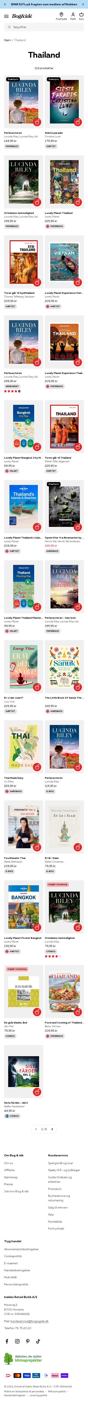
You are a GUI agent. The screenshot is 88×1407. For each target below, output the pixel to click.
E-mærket (11, 1263)
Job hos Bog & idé (16, 1191)
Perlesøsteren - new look (60, 617)
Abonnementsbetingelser (21, 1249)
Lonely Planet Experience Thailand (64, 373)
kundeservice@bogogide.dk (30, 1321)
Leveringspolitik (38, 1395)
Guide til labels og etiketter (60, 1179)
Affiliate (9, 1170)
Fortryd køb (56, 1228)
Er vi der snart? (13, 697)
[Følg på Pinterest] (27, 1341)
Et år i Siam (52, 857)
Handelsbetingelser (17, 1270)
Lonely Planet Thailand (58, 212)
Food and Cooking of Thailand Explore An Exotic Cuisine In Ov (64, 1022)
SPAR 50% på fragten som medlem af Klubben (44, 4)
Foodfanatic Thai (14, 857)
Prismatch (54, 1189)
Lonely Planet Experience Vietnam (64, 292)
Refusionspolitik (57, 1391)
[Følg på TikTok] (38, 1341)
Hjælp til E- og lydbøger (64, 1170)
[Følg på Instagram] (17, 1341)
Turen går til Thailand (58, 457)
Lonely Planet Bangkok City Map (23, 457)
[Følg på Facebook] (7, 1341)
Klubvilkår (10, 1277)
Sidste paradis (54, 132)
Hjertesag (10, 1177)
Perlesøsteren (13, 132)
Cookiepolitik (13, 1256)
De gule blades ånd (15, 1022)
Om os (8, 1163)
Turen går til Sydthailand (19, 292)
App (51, 1214)
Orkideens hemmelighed (19, 212)
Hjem (7, 40)
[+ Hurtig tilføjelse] (37, 122)
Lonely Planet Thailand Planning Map (23, 617)
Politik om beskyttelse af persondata (24, 1391)
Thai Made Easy (13, 777)
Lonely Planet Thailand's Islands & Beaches (23, 537)
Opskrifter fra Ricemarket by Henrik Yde (64, 537)
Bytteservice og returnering (59, 1198)
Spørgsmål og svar (60, 1163)
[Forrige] (5, 4)
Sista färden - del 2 (16, 1102)
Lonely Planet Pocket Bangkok (23, 937)
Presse (8, 1184)
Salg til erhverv (58, 1207)
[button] (12, 391)
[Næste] (83, 4)
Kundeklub (55, 1221)
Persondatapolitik (16, 1284)
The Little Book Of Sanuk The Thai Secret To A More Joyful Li (64, 697)
